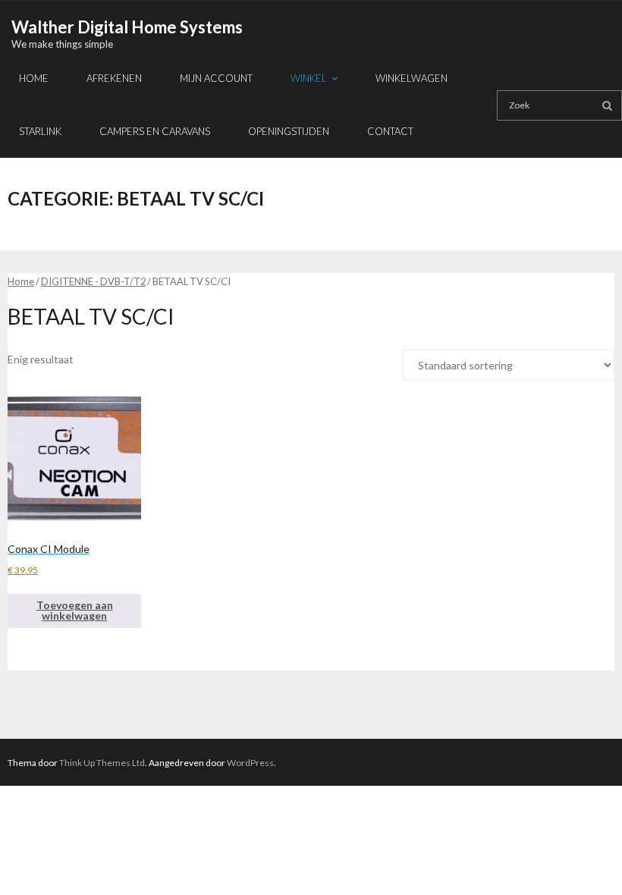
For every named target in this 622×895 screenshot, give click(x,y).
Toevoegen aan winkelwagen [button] (74, 610)
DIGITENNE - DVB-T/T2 (93, 281)
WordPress (250, 762)
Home (21, 281)
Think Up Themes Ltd (102, 762)
